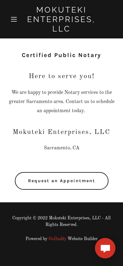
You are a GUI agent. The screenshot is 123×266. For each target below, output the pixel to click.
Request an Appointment (61, 180)
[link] (61, 30)
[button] (16, 19)
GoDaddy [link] (57, 239)
